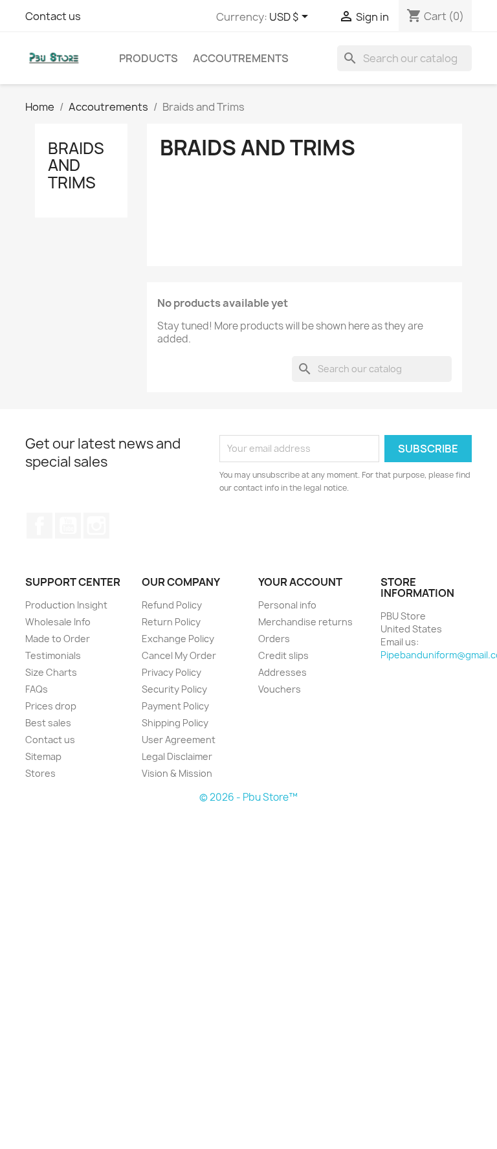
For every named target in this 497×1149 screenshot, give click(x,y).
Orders (274, 638)
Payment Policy (175, 706)
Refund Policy (172, 605)
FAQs (36, 689)
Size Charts (51, 672)
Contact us (53, 16)
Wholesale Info (58, 622)
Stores (40, 773)
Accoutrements (241, 58)
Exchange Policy (178, 638)
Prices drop (50, 706)
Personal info (287, 605)
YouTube (68, 526)
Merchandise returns (305, 622)
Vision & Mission (177, 773)
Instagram (96, 526)
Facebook (39, 526)
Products (148, 58)
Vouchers (279, 689)
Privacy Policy (171, 672)
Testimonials (53, 655)
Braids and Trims (76, 165)
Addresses (282, 672)
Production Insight (66, 605)
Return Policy (171, 622)
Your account (300, 582)
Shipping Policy (175, 723)
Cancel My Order (179, 655)
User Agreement (178, 739)
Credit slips (283, 655)
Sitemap (43, 756)
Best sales (48, 723)
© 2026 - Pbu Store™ (248, 797)
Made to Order (57, 638)
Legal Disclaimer (177, 756)
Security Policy (174, 689)
